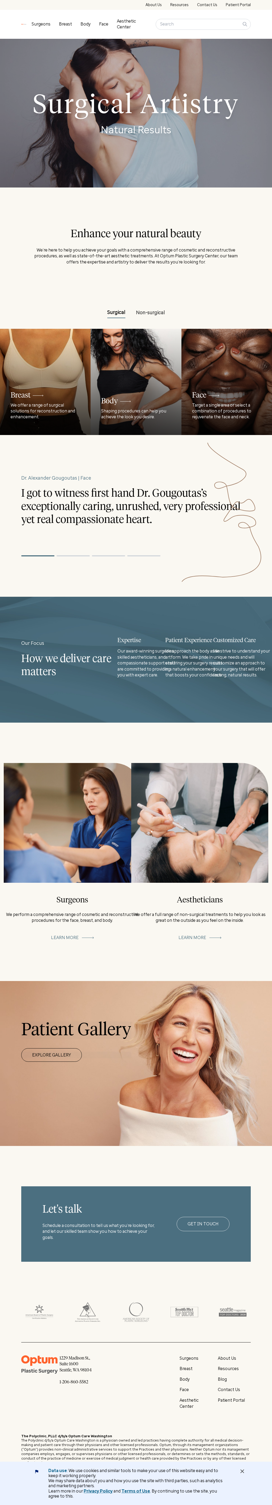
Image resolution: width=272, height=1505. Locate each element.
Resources (179, 5)
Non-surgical (150, 313)
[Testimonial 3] (108, 555)
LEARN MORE (65, 937)
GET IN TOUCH (203, 1223)
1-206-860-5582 (74, 1382)
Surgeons (41, 24)
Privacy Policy (98, 1491)
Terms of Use (135, 1491)
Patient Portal (238, 5)
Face (103, 24)
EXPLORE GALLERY (51, 1055)
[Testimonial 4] (143, 555)
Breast (65, 24)
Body (85, 24)
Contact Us (207, 5)
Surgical (116, 312)
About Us (154, 5)
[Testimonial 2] (73, 555)
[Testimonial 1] (37, 555)
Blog (222, 1379)
